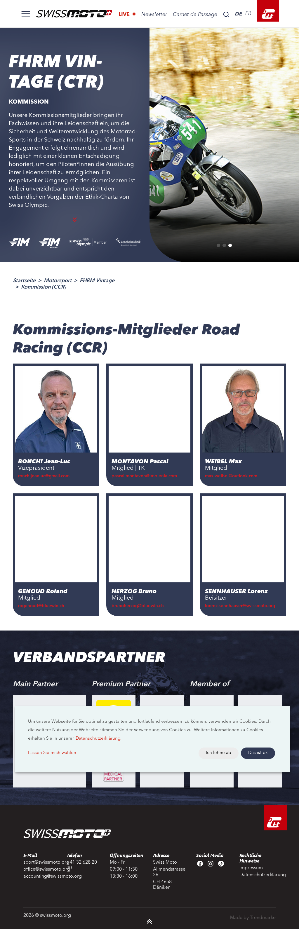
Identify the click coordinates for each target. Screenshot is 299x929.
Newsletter (154, 14)
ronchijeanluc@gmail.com (44, 476)
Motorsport (58, 280)
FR (248, 13)
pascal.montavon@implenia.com (144, 476)
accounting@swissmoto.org (41, 876)
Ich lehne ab (218, 753)
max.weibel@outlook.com (231, 476)
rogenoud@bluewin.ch (41, 606)
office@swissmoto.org (41, 869)
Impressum (251, 868)
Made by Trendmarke (253, 918)
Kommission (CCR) (43, 287)
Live (125, 14)
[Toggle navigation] (26, 14)
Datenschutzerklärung (257, 875)
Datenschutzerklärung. (98, 738)
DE (238, 14)
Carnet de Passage (195, 14)
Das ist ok (258, 753)
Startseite (24, 280)
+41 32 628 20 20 (82, 865)
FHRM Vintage (97, 280)
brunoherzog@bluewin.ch (138, 606)
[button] (218, 245)
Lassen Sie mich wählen (52, 753)
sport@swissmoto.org (41, 862)
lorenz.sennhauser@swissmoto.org (240, 606)
